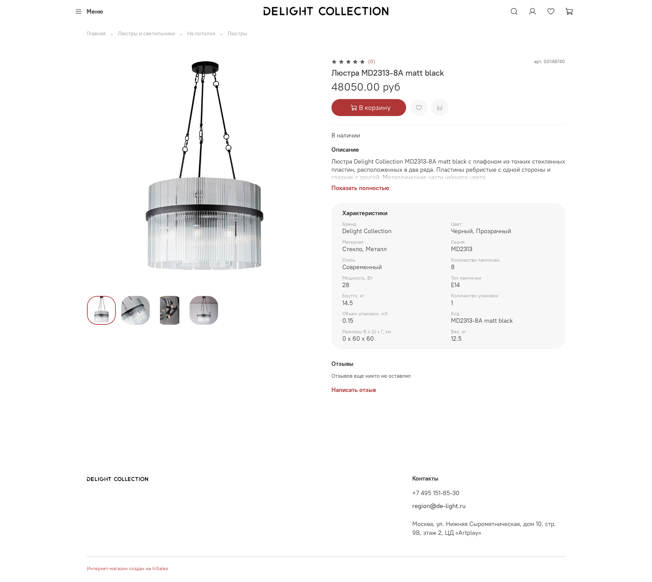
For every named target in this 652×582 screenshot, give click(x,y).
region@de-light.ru (439, 506)
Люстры (237, 33)
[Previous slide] (98, 174)
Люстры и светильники (146, 33)
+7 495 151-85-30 (435, 493)
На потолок (201, 33)
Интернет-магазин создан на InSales (127, 568)
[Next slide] (310, 174)
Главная (96, 33)
